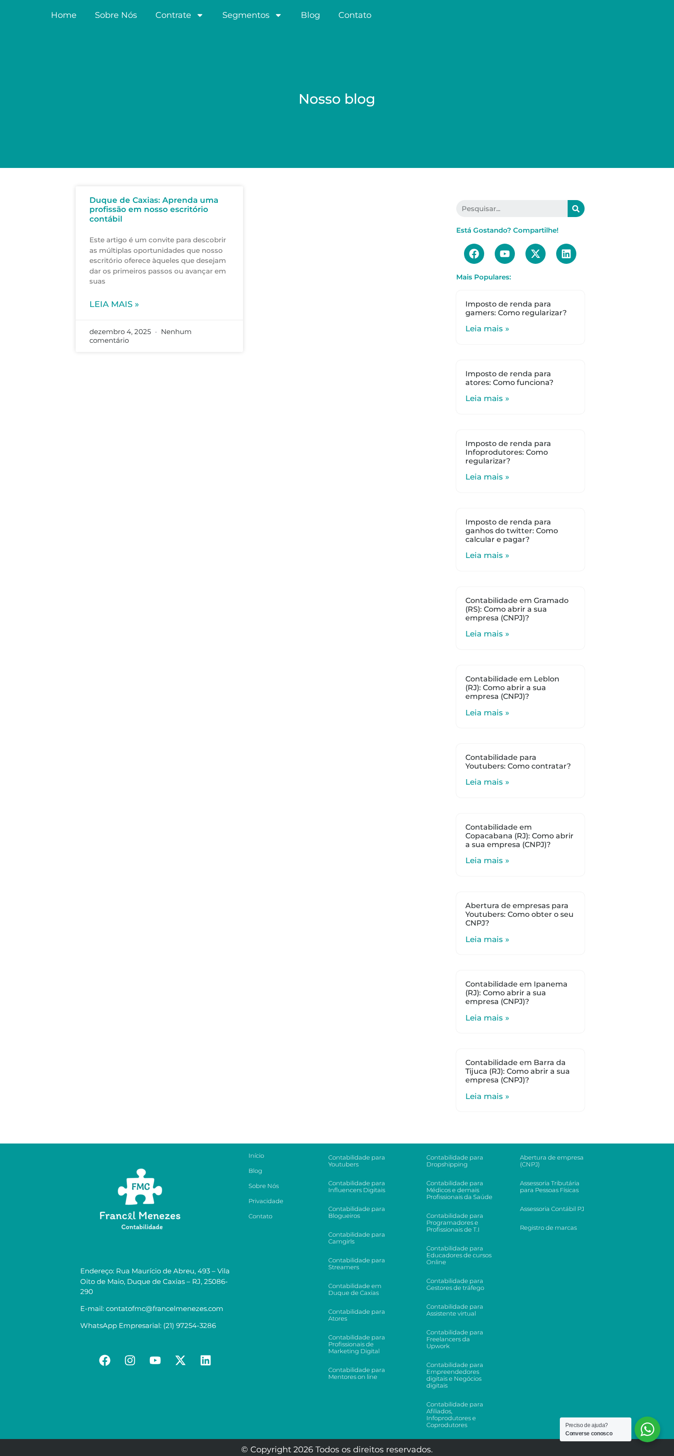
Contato (354, 15)
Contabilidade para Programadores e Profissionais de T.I (454, 1222)
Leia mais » (114, 304)
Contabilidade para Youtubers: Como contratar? (518, 761)
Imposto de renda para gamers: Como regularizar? (516, 308)
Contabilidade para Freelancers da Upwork (454, 1339)
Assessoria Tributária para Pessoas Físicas (550, 1186)
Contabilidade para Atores (356, 1315)
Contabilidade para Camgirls (356, 1238)
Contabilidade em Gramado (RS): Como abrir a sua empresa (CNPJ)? (517, 609)
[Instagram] (130, 1360)
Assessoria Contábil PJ (552, 1208)
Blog (310, 15)
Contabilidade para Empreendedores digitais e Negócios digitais (454, 1375)
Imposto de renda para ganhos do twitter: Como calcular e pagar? (511, 531)
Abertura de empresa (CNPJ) (552, 1161)
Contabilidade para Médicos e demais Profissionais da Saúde (459, 1189)
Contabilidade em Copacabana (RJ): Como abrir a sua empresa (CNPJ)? (519, 836)
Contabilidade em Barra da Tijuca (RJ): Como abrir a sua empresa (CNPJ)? (517, 1071)
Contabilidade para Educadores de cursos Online (459, 1255)
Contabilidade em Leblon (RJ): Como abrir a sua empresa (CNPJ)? (512, 688)
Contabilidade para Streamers (356, 1263)
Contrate (173, 15)
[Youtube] (505, 254)
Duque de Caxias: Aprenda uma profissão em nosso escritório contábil (153, 209)
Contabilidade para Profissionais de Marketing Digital (356, 1344)
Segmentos (246, 15)
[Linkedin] (566, 254)
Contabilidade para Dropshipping (454, 1161)
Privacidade (266, 1201)
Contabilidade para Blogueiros (356, 1212)
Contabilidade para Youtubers (356, 1161)
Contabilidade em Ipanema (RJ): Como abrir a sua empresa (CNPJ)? (516, 993)
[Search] (576, 208)
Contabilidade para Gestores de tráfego (455, 1284)
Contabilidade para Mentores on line (356, 1373)
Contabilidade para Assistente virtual (454, 1310)
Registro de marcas (548, 1227)
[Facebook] (474, 254)
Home (64, 15)
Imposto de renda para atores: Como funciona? (509, 378)
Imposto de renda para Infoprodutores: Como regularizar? (508, 452)
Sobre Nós (116, 15)
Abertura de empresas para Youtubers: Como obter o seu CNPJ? (519, 914)
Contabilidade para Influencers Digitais (356, 1186)
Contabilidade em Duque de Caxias (354, 1289)
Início (256, 1155)
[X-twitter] (535, 254)
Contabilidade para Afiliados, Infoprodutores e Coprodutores (454, 1414)
